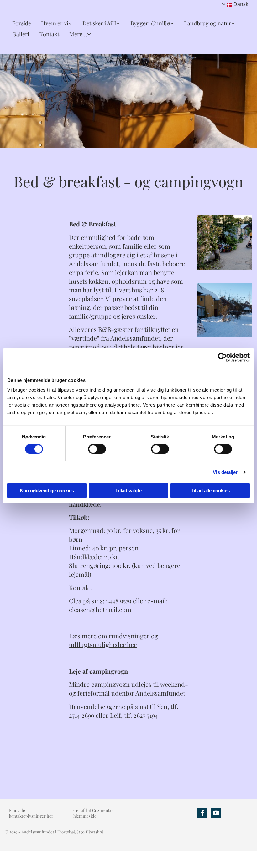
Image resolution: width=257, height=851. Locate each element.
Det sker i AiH (99, 23)
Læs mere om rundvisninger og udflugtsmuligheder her (113, 640)
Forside (21, 23)
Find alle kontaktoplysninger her (31, 813)
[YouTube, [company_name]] (215, 812)
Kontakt (49, 34)
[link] (54, 23)
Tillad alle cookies (210, 490)
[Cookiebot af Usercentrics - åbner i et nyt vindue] (222, 357)
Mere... (78, 34)
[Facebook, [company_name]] (202, 812)
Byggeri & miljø (150, 23)
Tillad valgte (128, 490)
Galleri (20, 34)
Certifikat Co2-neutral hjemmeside (94, 813)
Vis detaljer (225, 471)
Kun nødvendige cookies (47, 490)
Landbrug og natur (207, 23)
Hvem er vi (54, 23)
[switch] (97, 449)
